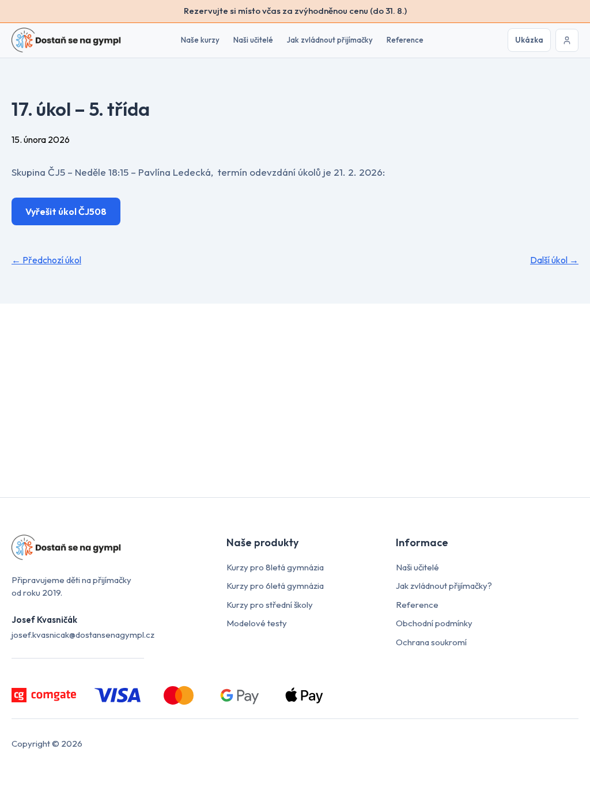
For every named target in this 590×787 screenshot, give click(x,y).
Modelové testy (256, 623)
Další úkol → (554, 260)
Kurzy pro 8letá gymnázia (275, 567)
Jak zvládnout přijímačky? (444, 585)
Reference (405, 39)
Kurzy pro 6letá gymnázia (275, 585)
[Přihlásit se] (566, 40)
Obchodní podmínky (434, 623)
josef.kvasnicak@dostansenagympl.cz (83, 634)
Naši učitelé (253, 39)
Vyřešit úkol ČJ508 (66, 211)
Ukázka (529, 39)
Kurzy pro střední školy (269, 604)
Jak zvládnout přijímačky (330, 39)
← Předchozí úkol (46, 260)
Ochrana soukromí (431, 642)
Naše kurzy (200, 39)
